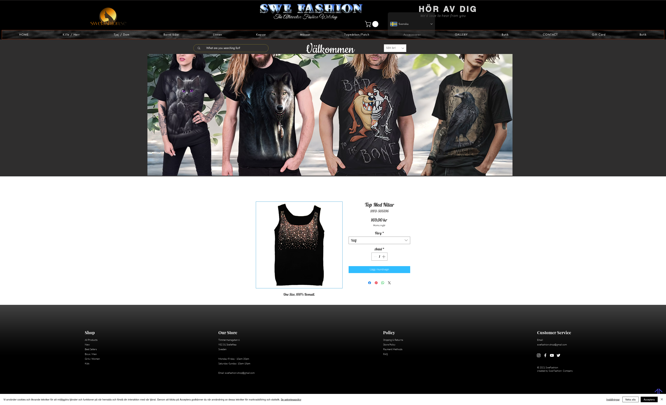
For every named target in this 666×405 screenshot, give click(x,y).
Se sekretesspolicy (291, 399)
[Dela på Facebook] (370, 283)
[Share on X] (389, 283)
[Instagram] (538, 355)
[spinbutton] (379, 257)
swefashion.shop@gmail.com (240, 373)
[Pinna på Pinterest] (376, 283)
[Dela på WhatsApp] (383, 283)
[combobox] (379, 241)
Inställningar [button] (613, 399)
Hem (258, 189)
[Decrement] (375, 257)
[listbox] (395, 48)
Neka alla (630, 399)
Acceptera (649, 399)
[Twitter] (558, 355)
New (87, 345)
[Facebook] (545, 355)
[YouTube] (551, 355)
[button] (372, 24)
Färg (379, 233)
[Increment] (384, 257)
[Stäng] (662, 399)
